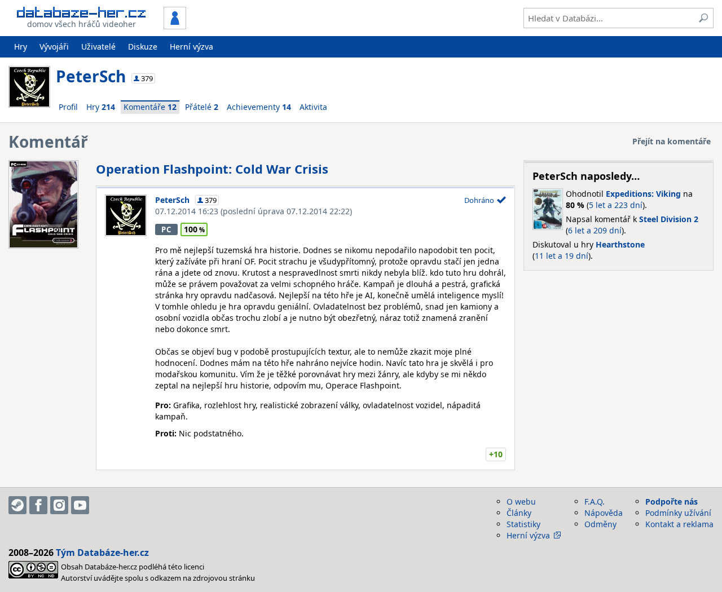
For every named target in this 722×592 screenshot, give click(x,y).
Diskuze (142, 46)
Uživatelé (98, 46)
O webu (521, 501)
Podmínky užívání (678, 512)
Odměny (600, 524)
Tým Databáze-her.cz (102, 552)
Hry (20, 46)
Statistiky (523, 524)
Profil (68, 106)
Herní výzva (191, 46)
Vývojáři (54, 46)
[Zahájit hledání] (703, 18)
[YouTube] (80, 505)
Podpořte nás (671, 501)
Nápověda (603, 512)
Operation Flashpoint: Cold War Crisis (212, 168)
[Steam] (17, 505)
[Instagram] (59, 505)
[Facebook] (38, 505)
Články (519, 512)
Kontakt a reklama (679, 524)
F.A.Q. (594, 501)
